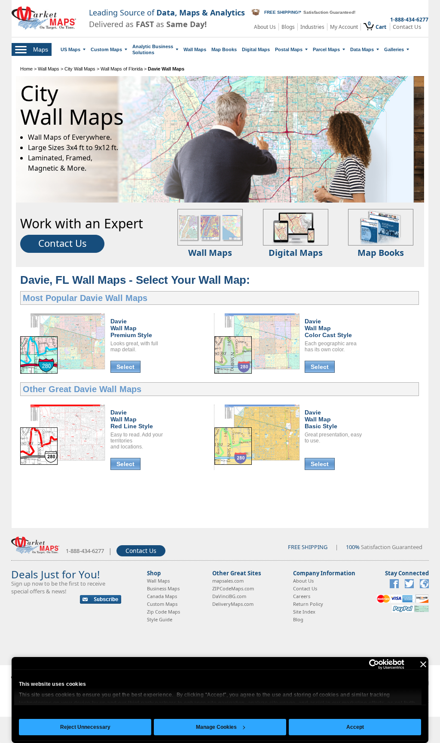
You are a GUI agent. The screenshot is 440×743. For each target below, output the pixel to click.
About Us (265, 27)
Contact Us (407, 27)
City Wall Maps (79, 68)
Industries (312, 27)
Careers (301, 596)
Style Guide (159, 619)
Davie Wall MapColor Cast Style (328, 328)
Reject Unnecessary (85, 727)
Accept (355, 727)
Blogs (288, 27)
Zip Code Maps (163, 611)
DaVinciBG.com (229, 596)
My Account (344, 27)
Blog (298, 619)
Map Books (224, 49)
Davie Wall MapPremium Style (131, 328)
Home (26, 68)
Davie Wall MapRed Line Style (131, 419)
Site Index (304, 611)
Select (125, 366)
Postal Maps (288, 49)
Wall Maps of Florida (122, 68)
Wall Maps (194, 49)
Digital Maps (256, 49)
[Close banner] (423, 664)
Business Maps (163, 588)
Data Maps (362, 49)
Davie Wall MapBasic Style (321, 419)
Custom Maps (106, 49)
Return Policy (308, 604)
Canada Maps (162, 596)
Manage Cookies (216, 727)
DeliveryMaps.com (233, 604)
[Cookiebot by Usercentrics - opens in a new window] (366, 664)
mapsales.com (228, 580)
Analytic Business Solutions (152, 49)
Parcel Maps (326, 49)
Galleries (394, 49)
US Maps (70, 49)
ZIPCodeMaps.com (233, 588)
